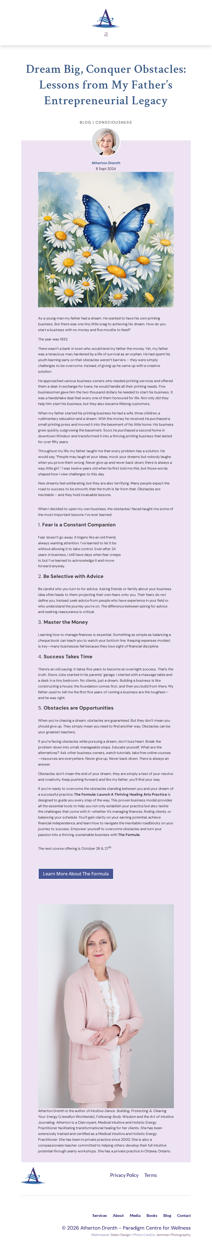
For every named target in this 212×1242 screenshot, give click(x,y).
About (118, 1216)
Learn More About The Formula (76, 874)
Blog (167, 1216)
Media (135, 1216)
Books (152, 1216)
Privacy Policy (124, 1175)
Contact (184, 1216)
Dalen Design (121, 1235)
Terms (150, 1175)
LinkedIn (176, 1174)
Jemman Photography (173, 1235)
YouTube (188, 1174)
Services (99, 1216)
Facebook (165, 1174)
